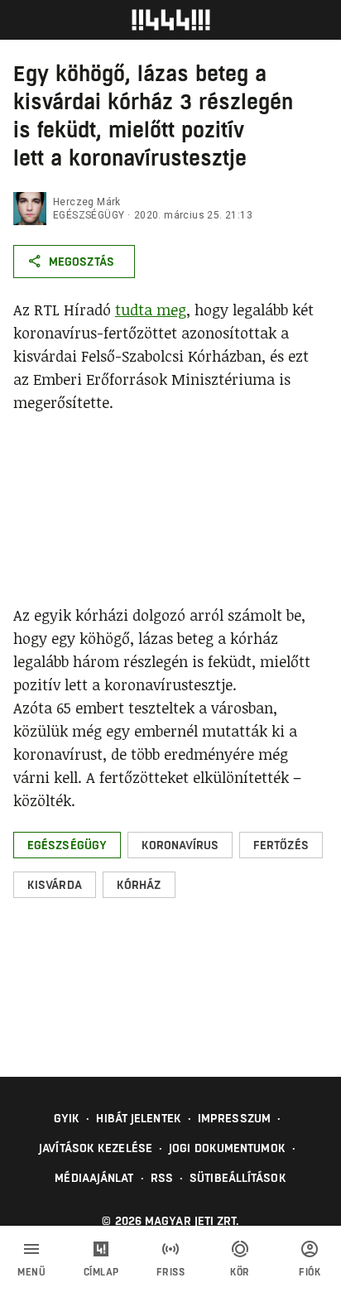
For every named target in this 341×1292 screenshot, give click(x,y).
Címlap (101, 1272)
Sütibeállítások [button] (238, 1177)
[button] (67, 845)
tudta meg (150, 309)
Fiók (309, 1272)
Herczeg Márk (87, 202)
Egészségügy (88, 215)
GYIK (66, 1118)
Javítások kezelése (95, 1148)
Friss (170, 1272)
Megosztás (81, 261)
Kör (240, 1272)
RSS (162, 1177)
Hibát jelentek (138, 1118)
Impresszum (234, 1118)
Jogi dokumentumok (227, 1148)
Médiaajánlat (94, 1177)
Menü (31, 1272)
